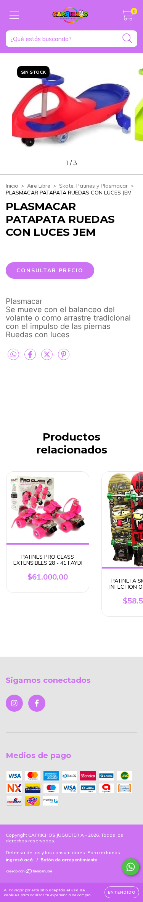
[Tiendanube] (29, 872)
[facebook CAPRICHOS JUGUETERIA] (36, 703)
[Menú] (14, 15)
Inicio (12, 185)
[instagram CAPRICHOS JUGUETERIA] (14, 703)
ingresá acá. (20, 860)
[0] (127, 17)
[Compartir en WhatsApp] (13, 355)
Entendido (122, 892)
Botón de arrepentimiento (69, 860)
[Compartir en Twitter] (47, 357)
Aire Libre (38, 185)
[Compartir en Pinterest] (63, 357)
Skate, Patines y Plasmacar (93, 185)
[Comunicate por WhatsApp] (130, 866)
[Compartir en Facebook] (30, 357)
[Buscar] (128, 38)
